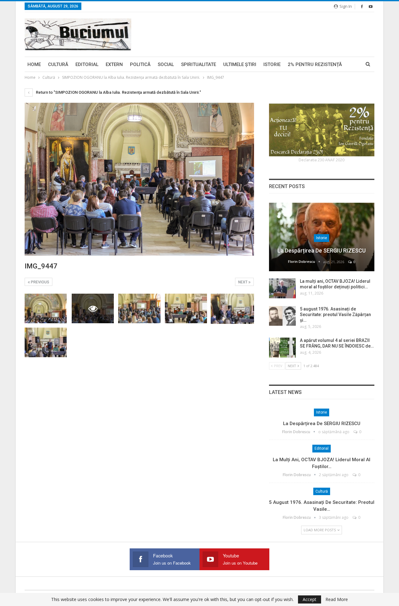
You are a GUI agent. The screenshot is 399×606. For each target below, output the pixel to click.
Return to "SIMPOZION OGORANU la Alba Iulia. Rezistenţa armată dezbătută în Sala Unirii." (118, 92)
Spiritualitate (198, 64)
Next (243, 282)
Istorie (272, 64)
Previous (39, 282)
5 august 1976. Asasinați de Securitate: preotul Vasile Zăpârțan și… (335, 314)
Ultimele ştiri (239, 64)
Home (34, 64)
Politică (140, 64)
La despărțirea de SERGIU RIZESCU (321, 250)
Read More (336, 599)
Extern (114, 64)
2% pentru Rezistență (315, 64)
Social (166, 64)
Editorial (87, 64)
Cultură (58, 64)
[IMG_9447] (46, 308)
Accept (309, 599)
